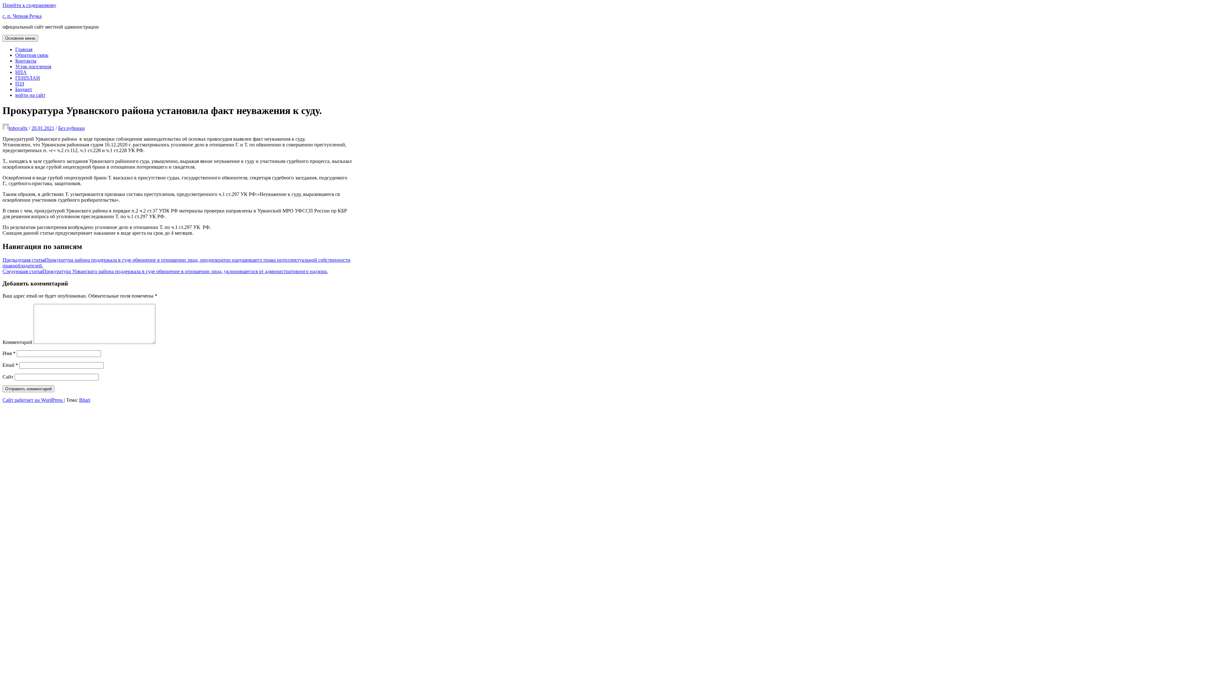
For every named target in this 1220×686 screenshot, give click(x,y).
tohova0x (18, 128)
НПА (21, 72)
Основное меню (20, 38)
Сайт (8, 377)
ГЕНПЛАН (27, 78)
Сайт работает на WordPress (33, 400)
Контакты (26, 61)
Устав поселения (33, 66)
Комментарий (17, 342)
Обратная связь (31, 55)
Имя (9, 353)
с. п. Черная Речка (22, 16)
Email (10, 365)
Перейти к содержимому (29, 5)
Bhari (84, 400)
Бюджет (23, 89)
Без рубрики (71, 128)
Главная (23, 49)
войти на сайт (30, 95)
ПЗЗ (19, 83)
